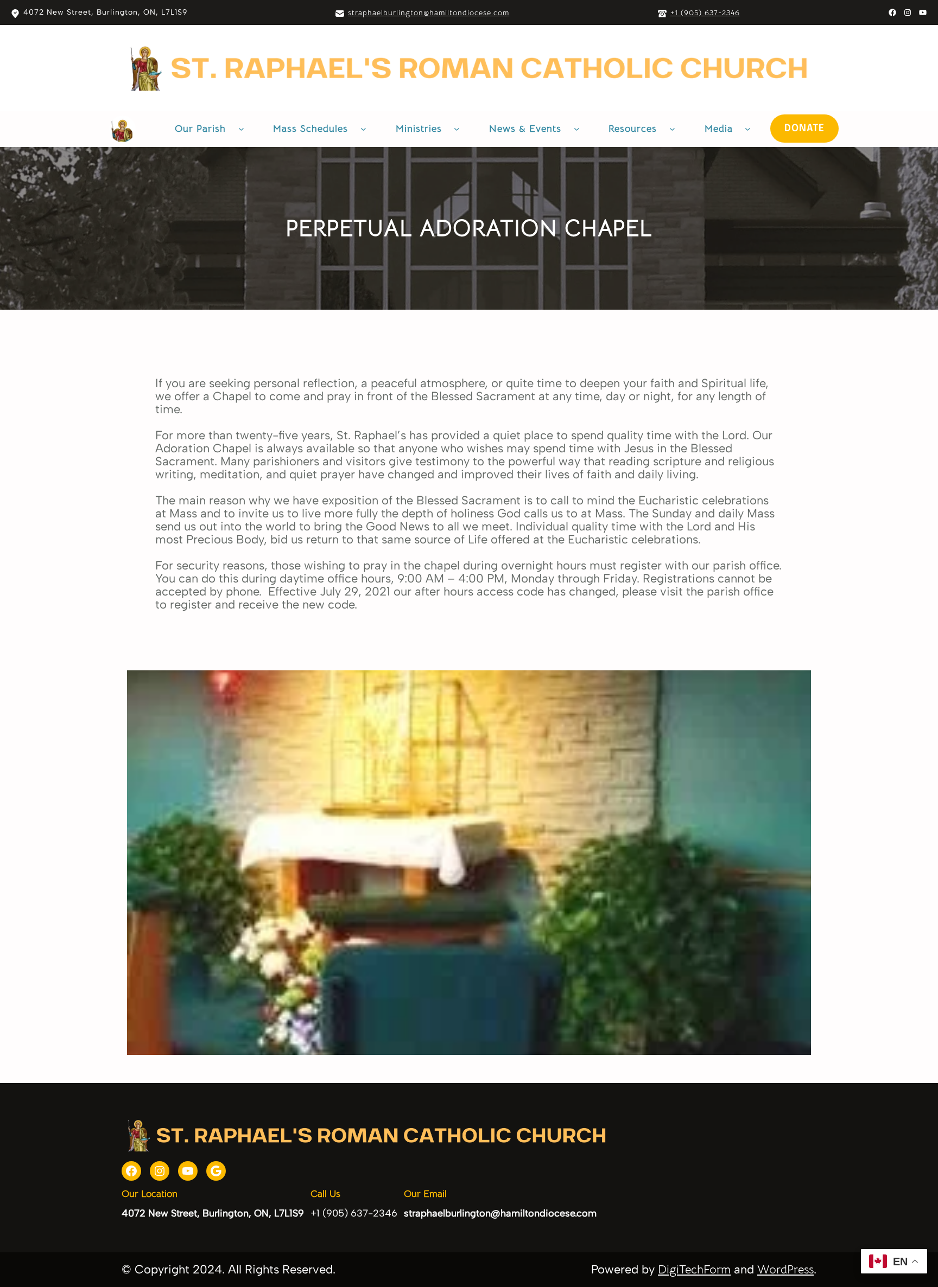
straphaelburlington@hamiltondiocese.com (428, 12)
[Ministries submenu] (457, 129)
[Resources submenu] (672, 129)
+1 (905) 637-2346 (705, 12)
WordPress (785, 1269)
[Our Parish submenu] (241, 129)
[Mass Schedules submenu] (363, 129)
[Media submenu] (748, 129)
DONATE (804, 128)
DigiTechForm (694, 1269)
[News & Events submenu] (577, 129)
